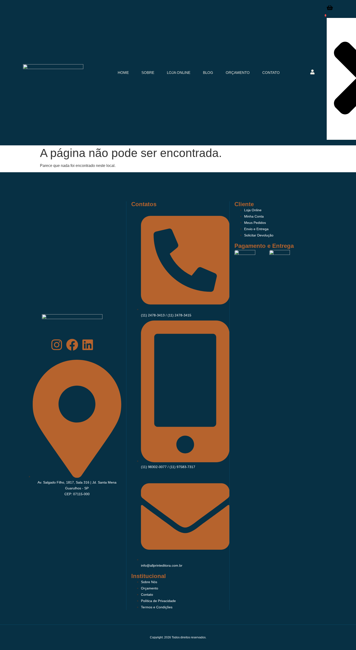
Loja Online (178, 72)
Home (123, 72)
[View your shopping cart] (330, 9)
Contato (271, 72)
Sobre (147, 72)
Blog (208, 72)
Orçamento (238, 72)
